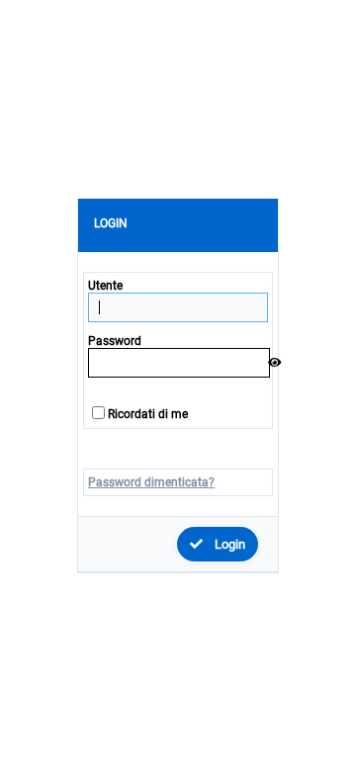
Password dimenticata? (151, 482)
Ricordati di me (148, 414)
